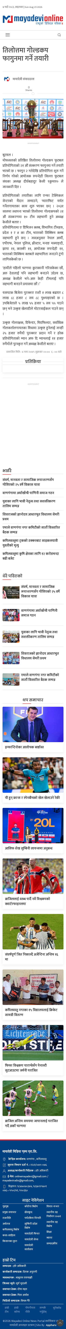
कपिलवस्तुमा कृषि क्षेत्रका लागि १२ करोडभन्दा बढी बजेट (31, 556)
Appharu (51, 1325)
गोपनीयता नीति (30, 1310)
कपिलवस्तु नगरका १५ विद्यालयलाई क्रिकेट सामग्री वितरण (31, 1012)
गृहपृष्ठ (5, 1206)
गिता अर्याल (16, 1295)
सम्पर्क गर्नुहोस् (43, 1310)
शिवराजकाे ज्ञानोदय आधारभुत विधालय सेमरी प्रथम (31, 517)
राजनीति (7, 1218)
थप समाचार (33, 700)
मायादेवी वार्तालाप (29, 1247)
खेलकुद (28, 1212)
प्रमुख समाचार (9, 1212)
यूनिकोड (57, 1308)
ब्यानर (49, 1238)
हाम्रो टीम (7, 1310)
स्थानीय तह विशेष (52, 1224)
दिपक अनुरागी (20, 1272)
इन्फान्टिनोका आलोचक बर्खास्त (24, 747)
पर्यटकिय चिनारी (33, 1218)
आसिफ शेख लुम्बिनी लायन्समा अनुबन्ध (28, 848)
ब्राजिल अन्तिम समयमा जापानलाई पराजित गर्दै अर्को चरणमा (31, 1123)
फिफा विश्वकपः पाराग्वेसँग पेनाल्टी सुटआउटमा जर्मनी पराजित (26, 1068)
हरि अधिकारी (14, 1266)
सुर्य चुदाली (15, 1283)
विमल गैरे (16, 1301)
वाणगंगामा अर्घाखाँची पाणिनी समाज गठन (28, 493)
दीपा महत (15, 1289)
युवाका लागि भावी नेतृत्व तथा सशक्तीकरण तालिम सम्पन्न (29, 504)
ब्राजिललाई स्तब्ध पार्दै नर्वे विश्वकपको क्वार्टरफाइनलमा (27, 901)
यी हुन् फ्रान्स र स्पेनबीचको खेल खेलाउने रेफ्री (32, 798)
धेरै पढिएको (12, 576)
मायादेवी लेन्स (31, 1239)
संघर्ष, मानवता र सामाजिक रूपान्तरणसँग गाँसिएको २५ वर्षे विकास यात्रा (28, 482)
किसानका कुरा (10, 1241)
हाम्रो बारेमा (17, 1310)
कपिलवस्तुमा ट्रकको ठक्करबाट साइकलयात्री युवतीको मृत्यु (30, 543)
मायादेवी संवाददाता (23, 79)
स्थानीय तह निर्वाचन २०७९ (54, 1214)
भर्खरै (7, 470)
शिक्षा (49, 1232)
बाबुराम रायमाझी (17, 1277)
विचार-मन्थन (53, 1206)
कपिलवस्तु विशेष (11, 1229)
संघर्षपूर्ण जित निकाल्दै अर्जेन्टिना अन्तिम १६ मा (31, 957)
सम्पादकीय (52, 1243)
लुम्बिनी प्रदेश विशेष (31, 1226)
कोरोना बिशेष (31, 1206)
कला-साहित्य (9, 1235)
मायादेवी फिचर (32, 1233)
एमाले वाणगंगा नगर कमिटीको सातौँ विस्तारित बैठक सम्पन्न (31, 530)
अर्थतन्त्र (6, 1224)
